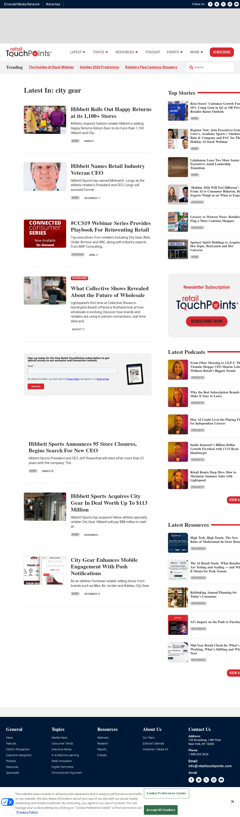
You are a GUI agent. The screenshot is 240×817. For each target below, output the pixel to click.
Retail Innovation (62, 761)
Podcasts (197, 377)
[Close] (232, 801)
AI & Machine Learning (65, 755)
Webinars (103, 737)
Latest (76, 52)
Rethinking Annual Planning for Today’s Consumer (213, 594)
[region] (120, 802)
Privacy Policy (27, 812)
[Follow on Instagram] (230, 4)
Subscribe (222, 52)
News (75, 141)
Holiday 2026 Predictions (99, 67)
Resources (125, 52)
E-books (102, 755)
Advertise (53, 4)
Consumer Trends (62, 743)
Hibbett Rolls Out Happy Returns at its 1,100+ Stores (111, 112)
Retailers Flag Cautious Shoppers (151, 67)
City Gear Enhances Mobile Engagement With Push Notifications (104, 566)
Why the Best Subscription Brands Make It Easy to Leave (214, 394)
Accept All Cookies (160, 810)
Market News (60, 737)
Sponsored (12, 772)
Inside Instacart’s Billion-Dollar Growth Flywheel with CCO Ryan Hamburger (214, 448)
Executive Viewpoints (19, 755)
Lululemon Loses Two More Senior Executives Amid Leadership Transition (215, 164)
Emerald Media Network (22, 4)
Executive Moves (62, 749)
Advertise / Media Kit (155, 749)
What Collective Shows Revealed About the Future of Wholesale (110, 291)
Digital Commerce (62, 767)
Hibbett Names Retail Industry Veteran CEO (108, 169)
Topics (98, 52)
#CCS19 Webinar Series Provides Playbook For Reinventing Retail (111, 226)
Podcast (153, 52)
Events (173, 52)
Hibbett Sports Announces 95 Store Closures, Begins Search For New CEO (83, 446)
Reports (102, 749)
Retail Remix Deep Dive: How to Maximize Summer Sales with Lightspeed (213, 476)
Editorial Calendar (153, 743)
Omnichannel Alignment (67, 772)
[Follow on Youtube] (236, 4)
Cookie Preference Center (166, 793)
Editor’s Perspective (17, 749)
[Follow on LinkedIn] (216, 4)
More (194, 52)
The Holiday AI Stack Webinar (51, 67)
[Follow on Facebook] (210, 4)
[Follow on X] (223, 4)
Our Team (149, 737)
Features (77, 254)
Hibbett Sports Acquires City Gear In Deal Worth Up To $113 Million (109, 502)
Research (102, 743)
